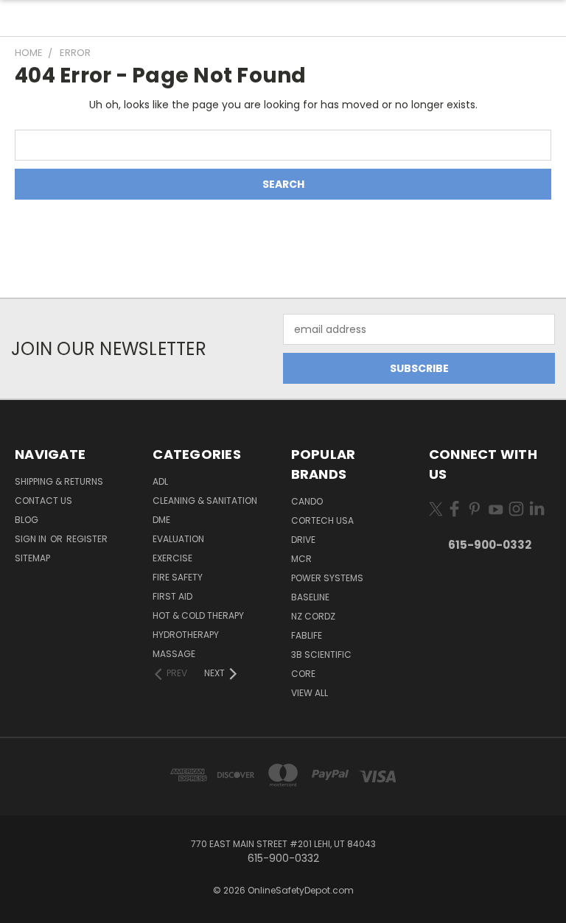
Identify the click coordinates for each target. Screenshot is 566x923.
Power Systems (327, 578)
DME (161, 519)
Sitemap (32, 558)
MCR (301, 558)
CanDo (307, 501)
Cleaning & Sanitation (205, 500)
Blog (26, 519)
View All (309, 693)
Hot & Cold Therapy (198, 615)
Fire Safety (178, 577)
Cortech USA (322, 520)
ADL (160, 481)
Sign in (32, 539)
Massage (174, 653)
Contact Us (43, 500)
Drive (303, 539)
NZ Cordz (313, 616)
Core (303, 673)
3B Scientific (321, 654)
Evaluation (178, 539)
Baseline (310, 597)
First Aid (172, 596)
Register (87, 539)
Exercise (172, 558)
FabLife (306, 635)
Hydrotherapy (186, 634)
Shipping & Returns (59, 481)
